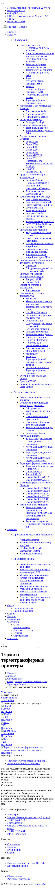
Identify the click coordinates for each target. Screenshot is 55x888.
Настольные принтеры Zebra (37, 74)
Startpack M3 (32, 282)
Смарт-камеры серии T (38, 199)
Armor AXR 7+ (33, 474)
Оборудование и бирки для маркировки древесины (34, 404)
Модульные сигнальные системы (38, 234)
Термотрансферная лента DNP (39, 308)
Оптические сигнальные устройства (38, 239)
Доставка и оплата (23, 630)
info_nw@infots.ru (16, 834)
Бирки (29, 413)
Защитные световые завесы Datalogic (36, 192)
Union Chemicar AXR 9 (37, 480)
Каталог (11, 34)
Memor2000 (32, 353)
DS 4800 (30, 169)
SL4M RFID (7, 700)
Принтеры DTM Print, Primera (37, 96)
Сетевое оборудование (37, 329)
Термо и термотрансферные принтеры (21, 750)
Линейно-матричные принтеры (23, 763)
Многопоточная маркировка (34, 575)
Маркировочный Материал (34, 504)
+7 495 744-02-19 (16, 10)
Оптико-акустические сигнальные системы (37, 250)
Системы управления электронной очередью (32, 275)
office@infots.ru (15, 13)
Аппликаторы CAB (36, 114)
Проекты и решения (17, 865)
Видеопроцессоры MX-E (39, 202)
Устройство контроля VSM (40, 221)
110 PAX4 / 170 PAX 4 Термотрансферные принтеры (37, 370)
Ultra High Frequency (36, 312)
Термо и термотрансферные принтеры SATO (36, 89)
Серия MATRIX (34, 155)
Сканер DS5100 (34, 172)
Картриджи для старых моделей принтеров (38, 459)
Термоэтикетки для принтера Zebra (36, 508)
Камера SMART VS (36, 227)
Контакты (12, 638)
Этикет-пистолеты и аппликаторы (30, 286)
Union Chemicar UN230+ (38, 488)
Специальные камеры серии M (37, 217)
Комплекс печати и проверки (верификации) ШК (35, 571)
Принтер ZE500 (28, 381)
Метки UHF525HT (35, 351)
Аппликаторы (33, 290)
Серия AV (31, 158)
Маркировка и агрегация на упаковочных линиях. (34, 587)
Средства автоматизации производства (33, 176)
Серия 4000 (32, 147)
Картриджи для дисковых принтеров (39, 453)
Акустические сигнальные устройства (39, 245)
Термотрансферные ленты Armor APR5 (39, 467)
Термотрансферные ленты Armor (37, 463)
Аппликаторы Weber (36, 111)
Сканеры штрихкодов (31, 119)
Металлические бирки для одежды (39, 429)
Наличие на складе (23, 611)
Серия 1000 (32, 141)
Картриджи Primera (30, 435)
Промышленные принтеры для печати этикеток (40, 54)
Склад (10, 605)
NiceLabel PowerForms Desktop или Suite (35, 544)
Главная (11, 32)
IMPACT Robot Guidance (38, 224)
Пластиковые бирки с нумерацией (37, 418)
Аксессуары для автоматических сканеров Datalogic (39, 164)
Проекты (12, 529)
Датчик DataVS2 (34, 207)
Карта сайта (40, 884)
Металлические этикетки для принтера (39, 302)
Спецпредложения (23, 608)
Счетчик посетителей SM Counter (33, 377)
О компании (13, 622)
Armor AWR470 (34, 471)
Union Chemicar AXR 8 (37, 477)
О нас (16, 624)
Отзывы (17, 633)
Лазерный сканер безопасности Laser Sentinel (36, 385)
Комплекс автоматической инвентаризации (33, 593)
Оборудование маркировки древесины (38, 409)
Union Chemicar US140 (37, 493)
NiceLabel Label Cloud (31, 553)
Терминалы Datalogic (37, 127)
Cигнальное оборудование (33, 229)
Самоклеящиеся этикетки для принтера (35, 398)
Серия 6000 (32, 149)
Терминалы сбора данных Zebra (39, 132)
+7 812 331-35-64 (16, 21)
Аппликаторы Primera (37, 116)
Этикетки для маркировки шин (39, 525)
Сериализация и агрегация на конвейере (35, 565)
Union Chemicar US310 (37, 499)
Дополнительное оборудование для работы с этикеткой (36, 261)
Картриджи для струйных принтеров (39, 448)
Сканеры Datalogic (35, 122)
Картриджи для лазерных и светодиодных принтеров (39, 441)
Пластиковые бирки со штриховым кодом (38, 423)
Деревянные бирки (36, 433)
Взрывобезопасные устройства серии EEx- (38, 256)
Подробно (6, 711)
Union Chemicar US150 (37, 496)
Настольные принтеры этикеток (37, 49)
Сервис (11, 613)
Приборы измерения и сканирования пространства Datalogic (38, 186)
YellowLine (31, 298)
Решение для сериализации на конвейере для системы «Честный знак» (35, 600)
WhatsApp (6, 692)
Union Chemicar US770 (37, 502)
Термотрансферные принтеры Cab (36, 101)
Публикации (14, 619)
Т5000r (4, 717)
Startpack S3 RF (34, 279)
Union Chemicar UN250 (38, 491)
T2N (3, 741)
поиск (4, 646)
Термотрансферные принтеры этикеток (36, 65)
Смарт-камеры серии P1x (39, 205)
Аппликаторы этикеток (38, 348)
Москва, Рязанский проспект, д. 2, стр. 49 (28, 7)
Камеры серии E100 (36, 210)
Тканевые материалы (37, 521)
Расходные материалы (18, 879)
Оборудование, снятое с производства (32, 294)
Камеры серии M (34, 213)
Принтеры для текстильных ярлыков (37, 344)
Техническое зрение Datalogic (35, 196)
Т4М (3, 725)
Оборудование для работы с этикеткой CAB (39, 269)
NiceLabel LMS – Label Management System (31, 549)
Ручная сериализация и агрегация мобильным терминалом (32, 580)
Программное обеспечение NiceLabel (26, 863)
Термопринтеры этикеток (39, 70)
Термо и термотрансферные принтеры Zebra (36, 81)
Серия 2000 (32, 144)
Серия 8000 (32, 152)
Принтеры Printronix (36, 340)
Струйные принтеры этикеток (36, 60)
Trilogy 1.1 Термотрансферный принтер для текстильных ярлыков (39, 360)
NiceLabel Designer (29, 540)
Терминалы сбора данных (33, 125)
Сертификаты (20, 635)
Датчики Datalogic (35, 180)
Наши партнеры (21, 627)
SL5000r (5, 708)
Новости (11, 616)
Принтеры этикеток (30, 45)
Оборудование (14, 876)
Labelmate (31, 265)
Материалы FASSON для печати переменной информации (39, 516)
